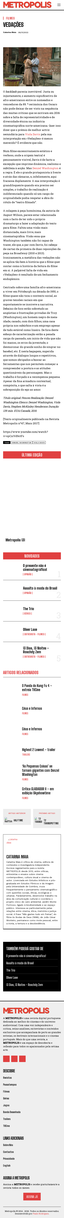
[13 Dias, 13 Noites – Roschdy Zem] (12, 652)
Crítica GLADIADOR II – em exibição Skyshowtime (38, 791)
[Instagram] (14, 1059)
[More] (35, 40)
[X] (13, 40)
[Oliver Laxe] (12, 631)
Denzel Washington (45, 168)
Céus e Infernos (32, 708)
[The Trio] (12, 611)
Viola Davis (32, 134)
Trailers (26, 754)
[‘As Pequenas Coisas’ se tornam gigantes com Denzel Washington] (12, 772)
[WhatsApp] (28, 40)
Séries (27, 613)
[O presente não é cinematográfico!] (12, 569)
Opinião (27, 574)
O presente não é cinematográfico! (35, 567)
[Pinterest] (20, 40)
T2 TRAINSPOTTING (51, 822)
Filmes (25, 695)
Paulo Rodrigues (41, 1213)
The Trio (28, 609)
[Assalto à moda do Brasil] (12, 590)
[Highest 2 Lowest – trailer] (12, 752)
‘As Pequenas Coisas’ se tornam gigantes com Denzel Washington (40, 770)
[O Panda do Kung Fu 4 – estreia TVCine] (12, 690)
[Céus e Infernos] (12, 710)
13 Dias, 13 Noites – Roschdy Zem (36, 650)
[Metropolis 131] (32, 499)
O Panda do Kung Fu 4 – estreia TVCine (37, 688)
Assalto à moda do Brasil (40, 588)
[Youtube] (22, 1059)
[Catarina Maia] (13, 845)
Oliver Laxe (30, 629)
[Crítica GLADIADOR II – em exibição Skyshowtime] (12, 793)
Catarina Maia (9, 32)
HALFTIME (18, 820)
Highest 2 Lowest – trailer (38, 750)
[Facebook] (6, 40)
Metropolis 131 (15, 540)
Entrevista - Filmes (34, 634)
